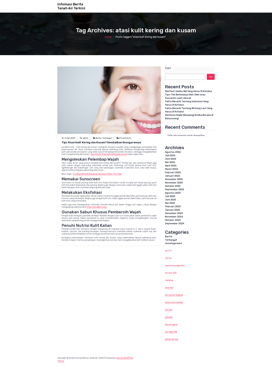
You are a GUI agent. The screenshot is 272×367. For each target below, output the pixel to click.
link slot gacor (171, 324)
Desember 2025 (174, 179)
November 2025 (174, 182)
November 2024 (174, 216)
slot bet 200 (171, 273)
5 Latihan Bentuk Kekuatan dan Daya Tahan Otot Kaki (97, 174)
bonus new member (174, 302)
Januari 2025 (172, 210)
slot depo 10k (171, 332)
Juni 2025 (170, 199)
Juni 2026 (170, 158)
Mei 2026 (170, 162)
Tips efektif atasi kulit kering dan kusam (108, 154)
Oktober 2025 (172, 186)
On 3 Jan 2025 (68, 138)
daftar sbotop (171, 339)
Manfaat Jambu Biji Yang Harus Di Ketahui (188, 91)
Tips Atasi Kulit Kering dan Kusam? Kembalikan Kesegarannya (101, 142)
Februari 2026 (173, 172)
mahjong (169, 280)
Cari (168, 68)
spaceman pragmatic (175, 265)
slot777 (168, 251)
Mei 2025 (170, 203)
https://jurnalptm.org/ (96, 207)
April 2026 (171, 165)
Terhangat (107, 138)
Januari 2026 (172, 175)
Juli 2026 (170, 155)
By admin (84, 138)
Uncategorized (173, 243)
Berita (98, 138)
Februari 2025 (173, 206)
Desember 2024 (174, 213)
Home (108, 36)
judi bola (168, 317)
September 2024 (174, 223)
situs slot (169, 287)
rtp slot (168, 258)
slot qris (168, 310)
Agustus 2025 (173, 193)
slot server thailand (174, 295)
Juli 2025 (170, 196)
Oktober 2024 (173, 220)
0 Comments (125, 138)
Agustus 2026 (173, 152)
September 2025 (174, 189)
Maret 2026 (171, 169)
